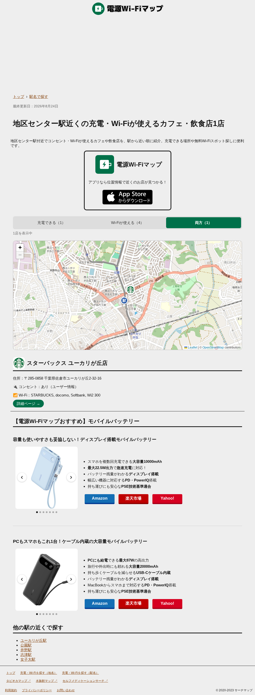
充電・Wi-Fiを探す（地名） (38, 673)
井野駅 (26, 650)
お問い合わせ (66, 690)
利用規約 (11, 690)
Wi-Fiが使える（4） (127, 222)
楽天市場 (133, 498)
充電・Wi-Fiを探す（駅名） (80, 673)
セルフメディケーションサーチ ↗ (85, 681)
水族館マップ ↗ (47, 681)
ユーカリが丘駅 (33, 640)
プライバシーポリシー (37, 690)
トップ (18, 96)
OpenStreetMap (213, 347)
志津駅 (26, 654)
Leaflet (192, 347)
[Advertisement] (127, 54)
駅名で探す (38, 96)
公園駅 (26, 645)
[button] (130, 290)
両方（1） (203, 222)
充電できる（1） (51, 222)
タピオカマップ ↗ (18, 681)
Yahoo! (167, 498)
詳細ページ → (28, 403)
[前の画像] (21, 477)
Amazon (100, 498)
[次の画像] (71, 477)
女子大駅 (27, 659)
